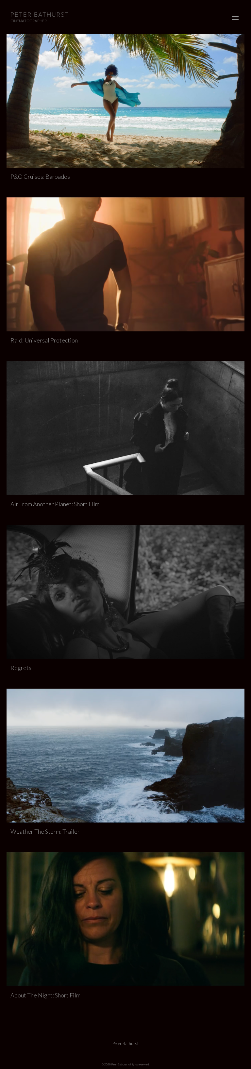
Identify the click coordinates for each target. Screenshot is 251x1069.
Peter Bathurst (125, 1043)
